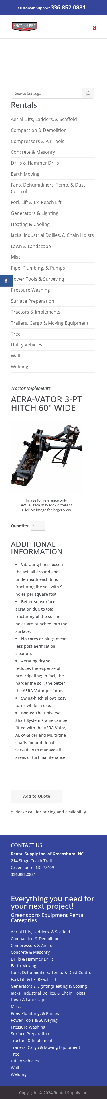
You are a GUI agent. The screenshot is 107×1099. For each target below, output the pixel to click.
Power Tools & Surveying (37, 279)
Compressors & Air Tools (37, 141)
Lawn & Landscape (31, 246)
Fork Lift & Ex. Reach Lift (36, 202)
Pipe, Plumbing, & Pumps (38, 268)
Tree (16, 334)
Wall (15, 356)
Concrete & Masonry (33, 152)
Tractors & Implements (35, 312)
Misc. (16, 257)
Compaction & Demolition (39, 130)
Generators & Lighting (34, 213)
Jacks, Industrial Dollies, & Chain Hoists (52, 235)
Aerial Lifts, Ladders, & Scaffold (44, 119)
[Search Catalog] (88, 93)
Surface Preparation (32, 301)
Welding (19, 366)
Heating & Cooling (30, 224)
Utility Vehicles (26, 345)
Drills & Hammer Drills (35, 163)
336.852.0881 (68, 7)
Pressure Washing (30, 290)
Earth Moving (25, 174)
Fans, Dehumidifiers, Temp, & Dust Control (48, 188)
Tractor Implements (31, 388)
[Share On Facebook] (6, 281)
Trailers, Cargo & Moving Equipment (49, 323)
